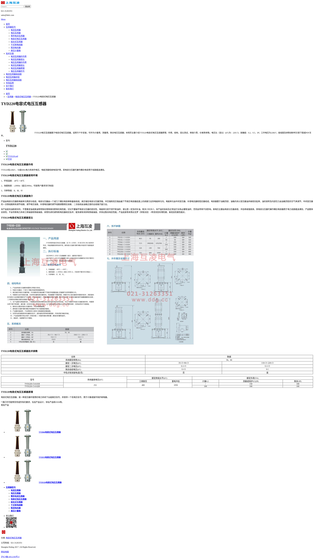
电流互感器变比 (18, 59)
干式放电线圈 (17, 45)
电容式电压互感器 (18, 39)
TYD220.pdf (13, 156)
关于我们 (10, 86)
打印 (10, 159)
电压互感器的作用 (18, 62)
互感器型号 (11, 27)
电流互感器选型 (13, 77)
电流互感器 (16, 30)
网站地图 (5, 552)
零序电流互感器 (18, 36)
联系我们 (10, 89)
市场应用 (10, 83)
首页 (8, 24)
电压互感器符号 (18, 71)
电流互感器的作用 (18, 56)
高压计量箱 (16, 51)
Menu (3, 19)
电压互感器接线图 (14, 80)
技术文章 (10, 53)
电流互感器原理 (18, 68)
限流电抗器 (16, 48)
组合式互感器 (17, 42)
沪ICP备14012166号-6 (10, 557)
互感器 (10, 97)
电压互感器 (16, 33)
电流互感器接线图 (14, 74)
